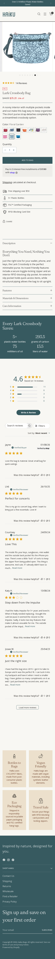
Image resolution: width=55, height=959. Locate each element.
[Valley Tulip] (31, 130)
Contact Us (8, 875)
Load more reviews (27, 707)
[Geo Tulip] (44, 130)
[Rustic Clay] (24, 130)
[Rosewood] (5, 130)
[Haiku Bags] (9, 14)
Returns (7, 886)
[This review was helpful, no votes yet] (42, 475)
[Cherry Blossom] (5, 136)
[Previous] (4, 3)
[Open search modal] (39, 14)
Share (9, 221)
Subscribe (47, 930)
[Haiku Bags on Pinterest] (13, 860)
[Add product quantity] (13, 150)
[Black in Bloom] (18, 130)
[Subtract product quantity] (5, 150)
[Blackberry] (37, 130)
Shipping (7, 182)
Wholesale (8, 891)
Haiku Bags (22, 942)
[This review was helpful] (42, 637)
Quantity (7, 144)
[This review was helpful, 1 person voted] (42, 579)
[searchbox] (16, 425)
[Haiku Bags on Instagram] (8, 860)
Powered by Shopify (11, 947)
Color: (13, 124)
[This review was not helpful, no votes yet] (47, 475)
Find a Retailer (10, 896)
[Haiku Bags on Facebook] (4, 860)
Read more (17, 568)
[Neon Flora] (18, 136)
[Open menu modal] (45, 14)
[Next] (51, 3)
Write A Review (28, 412)
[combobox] (39, 433)
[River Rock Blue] (11, 130)
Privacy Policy (10, 901)
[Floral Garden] (11, 136)
